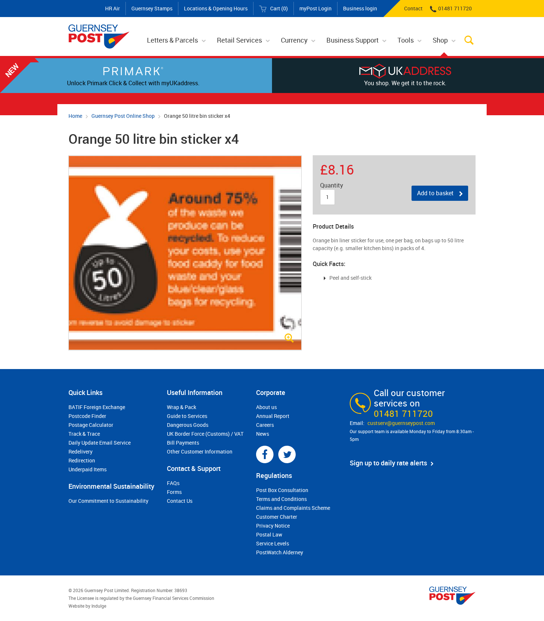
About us (266, 407)
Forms (174, 491)
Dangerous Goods (187, 424)
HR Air (112, 8)
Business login (360, 8)
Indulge (98, 606)
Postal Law (269, 534)
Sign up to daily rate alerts (388, 462)
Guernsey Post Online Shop (123, 115)
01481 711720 (455, 8)
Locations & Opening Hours (216, 8)
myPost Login (315, 8)
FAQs (173, 482)
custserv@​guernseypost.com (401, 422)
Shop (440, 40)
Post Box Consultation (282, 490)
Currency (294, 40)
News (262, 433)
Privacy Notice (273, 525)
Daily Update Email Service (99, 442)
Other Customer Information (199, 451)
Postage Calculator (90, 424)
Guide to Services (187, 415)
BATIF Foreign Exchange (96, 407)
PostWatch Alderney (279, 552)
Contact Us (179, 500)
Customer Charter (276, 516)
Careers (265, 424)
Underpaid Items (87, 469)
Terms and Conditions (281, 498)
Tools (405, 40)
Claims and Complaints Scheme (293, 507)
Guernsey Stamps (151, 8)
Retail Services (239, 40)
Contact (413, 8)
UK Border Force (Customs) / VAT (205, 433)
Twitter (287, 454)
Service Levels (272, 543)
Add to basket (435, 193)
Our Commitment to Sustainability (108, 500)
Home (75, 115)
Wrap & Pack (181, 407)
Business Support (352, 40)
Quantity (331, 185)
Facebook (264, 454)
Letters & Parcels (172, 40)
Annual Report (272, 415)
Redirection (81, 460)
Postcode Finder (87, 415)
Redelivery (80, 451)
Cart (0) (279, 8)
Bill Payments (183, 442)
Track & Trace (84, 433)
